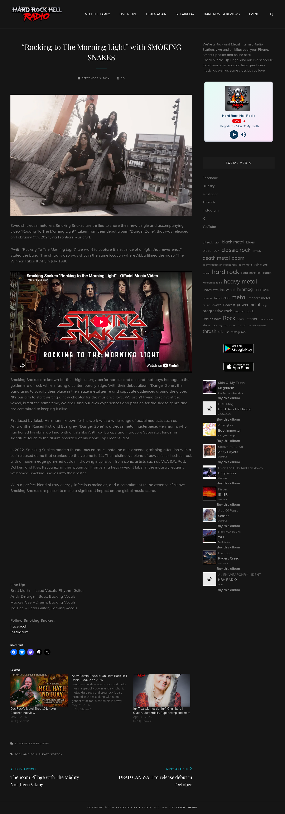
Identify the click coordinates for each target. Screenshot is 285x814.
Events (254, 14)
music (206, 305)
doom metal (245, 264)
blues (250, 242)
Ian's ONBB (222, 298)
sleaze (44, 754)
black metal (233, 241)
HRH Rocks (262, 289)
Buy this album (228, 398)
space (241, 319)
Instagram (19, 632)
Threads (209, 202)
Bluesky (209, 186)
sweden (56, 754)
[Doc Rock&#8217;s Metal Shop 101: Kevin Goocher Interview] (39, 690)
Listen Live (128, 14)
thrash (209, 331)
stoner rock (210, 325)
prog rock (239, 311)
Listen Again (156, 14)
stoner (251, 318)
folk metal (260, 264)
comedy (256, 250)
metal (239, 297)
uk (220, 331)
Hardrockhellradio (212, 282)
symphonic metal (232, 325)
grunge (206, 273)
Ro (123, 78)
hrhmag (245, 289)
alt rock (208, 242)
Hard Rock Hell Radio (256, 273)
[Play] (234, 134)
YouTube (209, 226)
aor (217, 242)
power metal (248, 304)
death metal (216, 258)
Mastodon (210, 194)
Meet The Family (97, 14)
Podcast (229, 305)
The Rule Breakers (256, 325)
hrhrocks (207, 298)
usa (227, 332)
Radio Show (212, 319)
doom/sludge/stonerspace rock (220, 264)
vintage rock (238, 332)
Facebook (18, 626)
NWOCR (216, 305)
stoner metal (266, 319)
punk (250, 311)
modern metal (259, 298)
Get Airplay (185, 14)
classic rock (236, 249)
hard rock (225, 271)
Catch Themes (187, 807)
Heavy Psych (210, 289)
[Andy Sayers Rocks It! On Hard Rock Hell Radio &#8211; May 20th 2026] (102, 692)
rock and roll (26, 754)
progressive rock (217, 310)
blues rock (211, 250)
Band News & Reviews (222, 14)
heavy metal (240, 281)
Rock (229, 317)
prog (264, 305)
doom (238, 258)
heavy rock (227, 290)
